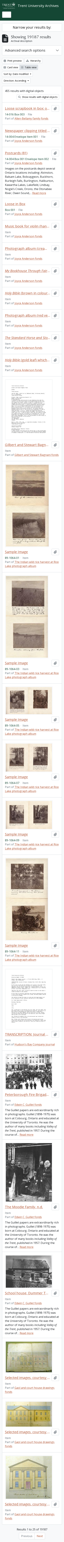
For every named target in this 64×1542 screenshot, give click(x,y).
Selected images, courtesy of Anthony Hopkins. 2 (27, 1432)
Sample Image (16, 552)
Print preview (14, 60)
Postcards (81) (16, 153)
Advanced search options (25, 50)
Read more (39, 193)
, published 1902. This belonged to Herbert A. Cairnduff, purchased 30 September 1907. (27, 338)
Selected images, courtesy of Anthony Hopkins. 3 (27, 1504)
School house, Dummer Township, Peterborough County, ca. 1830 (27, 1293)
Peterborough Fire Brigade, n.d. (27, 1095)
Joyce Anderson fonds (28, 141)
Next (40, 1536)
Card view (12, 67)
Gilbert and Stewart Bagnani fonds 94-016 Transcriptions (27, 445)
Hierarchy (35, 60)
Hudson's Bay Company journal (35, 1044)
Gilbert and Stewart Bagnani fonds (37, 455)
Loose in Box (15, 204)
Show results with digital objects (39, 97)
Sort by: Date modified (16, 74)
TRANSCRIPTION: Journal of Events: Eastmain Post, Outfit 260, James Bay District (27, 1034)
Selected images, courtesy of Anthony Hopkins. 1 (27, 1378)
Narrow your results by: (32, 27)
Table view (30, 67)
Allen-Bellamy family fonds (31, 118)
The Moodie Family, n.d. (24, 1207)
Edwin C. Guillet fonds (28, 1105)
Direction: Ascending (15, 80)
